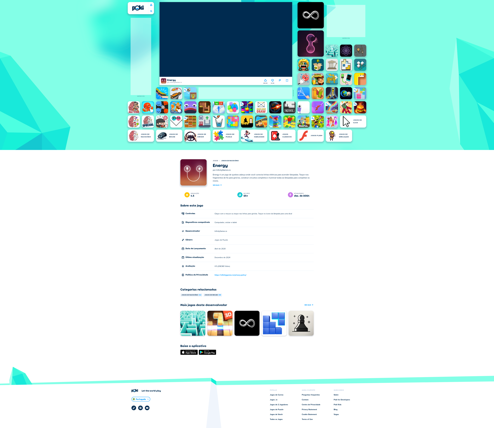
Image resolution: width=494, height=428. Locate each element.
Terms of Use (307, 419)
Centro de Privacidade (311, 405)
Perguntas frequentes (311, 395)
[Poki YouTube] (147, 408)
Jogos (215, 161)
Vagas (336, 414)
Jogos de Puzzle (276, 409)
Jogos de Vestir (276, 414)
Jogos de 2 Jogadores (279, 405)
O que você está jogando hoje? (151, 11)
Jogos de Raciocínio (230, 161)
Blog (335, 409)
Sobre (336, 395)
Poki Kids (337, 405)
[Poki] (138, 8)
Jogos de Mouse (212, 295)
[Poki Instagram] (140, 408)
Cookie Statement (309, 414)
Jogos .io (273, 400)
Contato (305, 400)
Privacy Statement (309, 409)
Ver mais (216, 185)
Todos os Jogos (276, 419)
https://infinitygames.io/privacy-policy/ (230, 275)
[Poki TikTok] (133, 408)
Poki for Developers (342, 400)
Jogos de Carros (276, 395)
